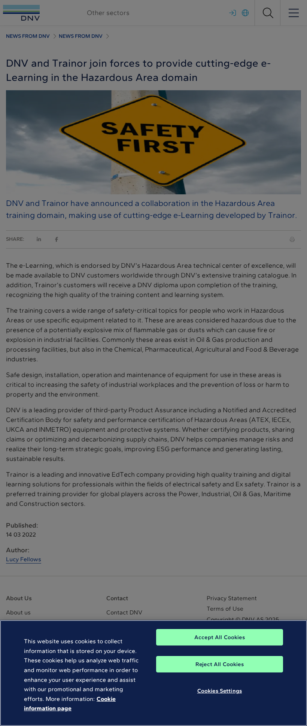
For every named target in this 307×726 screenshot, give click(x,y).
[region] (153, 673)
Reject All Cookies (219, 664)
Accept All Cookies (219, 637)
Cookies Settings (219, 690)
